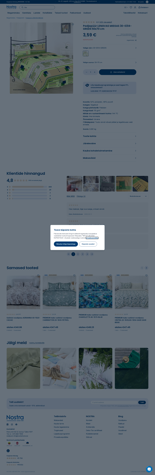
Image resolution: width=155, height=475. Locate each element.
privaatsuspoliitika (92, 238)
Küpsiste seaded (88, 244)
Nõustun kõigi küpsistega (65, 244)
